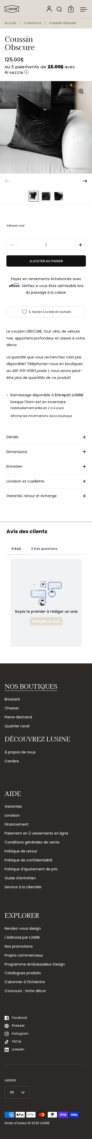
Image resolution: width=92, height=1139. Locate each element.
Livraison (12, 815)
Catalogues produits (23, 973)
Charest (12, 708)
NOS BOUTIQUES (31, 686)
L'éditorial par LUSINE (22, 937)
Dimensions (16, 451)
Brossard (12, 699)
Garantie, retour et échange (31, 495)
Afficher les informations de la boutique (41, 416)
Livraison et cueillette (25, 481)
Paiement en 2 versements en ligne (36, 833)
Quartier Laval (17, 726)
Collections (32, 23)
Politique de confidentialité (28, 860)
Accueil (10, 23)
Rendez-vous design (23, 928)
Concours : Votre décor (25, 990)
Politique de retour (21, 851)
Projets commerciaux (24, 955)
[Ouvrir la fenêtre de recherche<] (59, 9)
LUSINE (45, 1123)
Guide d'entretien (20, 878)
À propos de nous (20, 752)
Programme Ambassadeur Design (35, 964)
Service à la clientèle (23, 887)
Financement (17, 824)
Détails (12, 437)
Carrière (12, 761)
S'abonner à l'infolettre (25, 981)
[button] (46, 69)
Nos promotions (19, 946)
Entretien (14, 466)
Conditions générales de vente (32, 842)
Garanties (13, 806)
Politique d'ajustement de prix (31, 869)
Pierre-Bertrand (18, 717)
